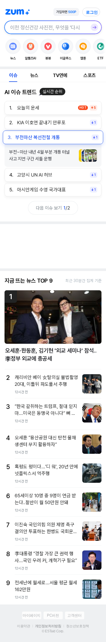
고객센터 (74, 615)
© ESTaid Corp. (53, 631)
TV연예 (60, 75)
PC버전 (53, 615)
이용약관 (23, 626)
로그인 (92, 12)
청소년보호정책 (77, 626)
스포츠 (89, 75)
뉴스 (34, 75)
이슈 (13, 75)
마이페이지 (31, 615)
